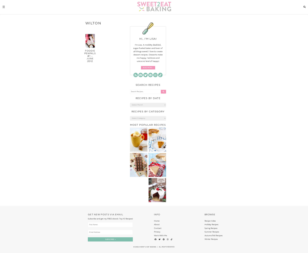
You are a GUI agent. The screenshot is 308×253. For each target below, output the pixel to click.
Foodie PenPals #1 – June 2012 (90, 56)
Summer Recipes (212, 232)
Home (157, 221)
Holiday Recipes (211, 225)
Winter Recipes (211, 239)
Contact (157, 228)
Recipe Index (210, 221)
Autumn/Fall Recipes (214, 236)
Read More (147, 68)
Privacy (157, 232)
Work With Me (160, 236)
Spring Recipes (211, 228)
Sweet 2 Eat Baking (147, 247)
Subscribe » (110, 239)
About (157, 225)
